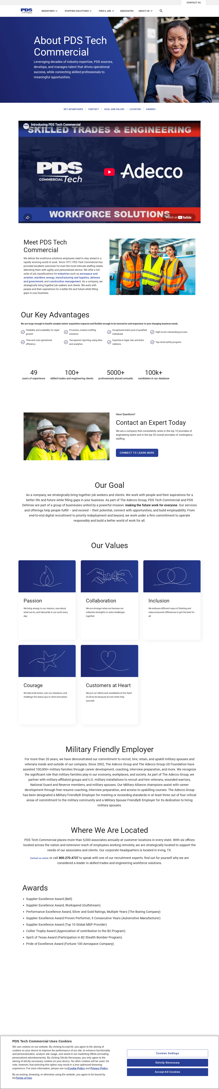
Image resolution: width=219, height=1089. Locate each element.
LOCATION (135, 109)
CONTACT (93, 109)
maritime (39, 277)
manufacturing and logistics (72, 277)
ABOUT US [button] (146, 11)
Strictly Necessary (167, 1062)
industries (64, 273)
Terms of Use (24, 1078)
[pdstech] (27, 11)
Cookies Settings (167, 1053)
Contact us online (39, 858)
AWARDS (150, 109)
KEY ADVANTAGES (73, 109)
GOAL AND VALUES (114, 109)
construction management (65, 281)
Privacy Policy (99, 1068)
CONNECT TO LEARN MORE (137, 452)
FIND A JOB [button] (107, 11)
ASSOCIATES (127, 11)
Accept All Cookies (167, 1072)
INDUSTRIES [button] (50, 11)
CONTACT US (194, 2)
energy (50, 277)
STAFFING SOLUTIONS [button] (79, 11)
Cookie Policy (76, 1068)
